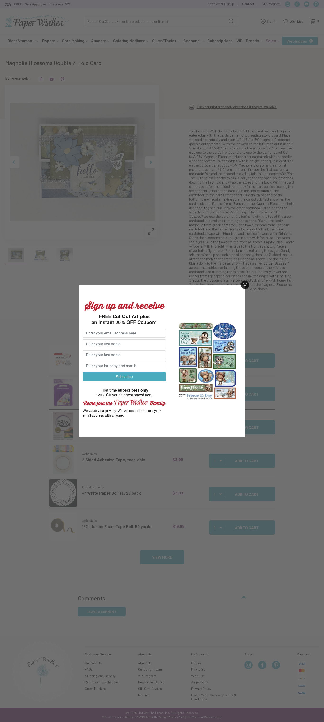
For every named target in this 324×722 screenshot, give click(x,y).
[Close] (245, 285)
